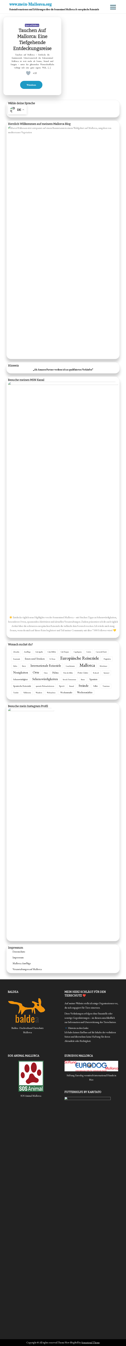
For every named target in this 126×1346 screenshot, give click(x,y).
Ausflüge (27, 652)
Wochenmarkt (66, 692)
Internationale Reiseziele (45, 666)
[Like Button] (28, 73)
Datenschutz (19, 951)
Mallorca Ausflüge (22, 963)
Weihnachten (51, 693)
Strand (71, 686)
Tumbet (16, 693)
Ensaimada (16, 659)
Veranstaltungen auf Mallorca (27, 969)
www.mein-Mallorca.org (30, 4)
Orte (36, 672)
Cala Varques (65, 652)
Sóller (95, 686)
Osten (46, 673)
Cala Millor (51, 652)
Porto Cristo (83, 672)
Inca (24, 666)
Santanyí (106, 673)
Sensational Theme (90, 1342)
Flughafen (107, 659)
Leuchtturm (70, 666)
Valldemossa (27, 693)
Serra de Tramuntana (69, 679)
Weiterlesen (31, 84)
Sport (61, 686)
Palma (55, 672)
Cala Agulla (39, 652)
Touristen (106, 686)
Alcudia (16, 652)
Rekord (96, 673)
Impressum (18, 957)
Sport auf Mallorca (32, 25)
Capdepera (78, 652)
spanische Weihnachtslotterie (45, 686)
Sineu (83, 679)
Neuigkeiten (20, 672)
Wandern (39, 692)
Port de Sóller (68, 673)
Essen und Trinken (35, 658)
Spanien (93, 679)
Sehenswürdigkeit (20, 679)
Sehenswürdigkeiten (45, 679)
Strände (84, 685)
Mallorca (87, 665)
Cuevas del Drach (101, 652)
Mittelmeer (103, 666)
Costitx (88, 652)
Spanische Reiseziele (22, 685)
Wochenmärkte (85, 692)
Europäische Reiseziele (79, 658)
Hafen (15, 666)
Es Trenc (52, 659)
